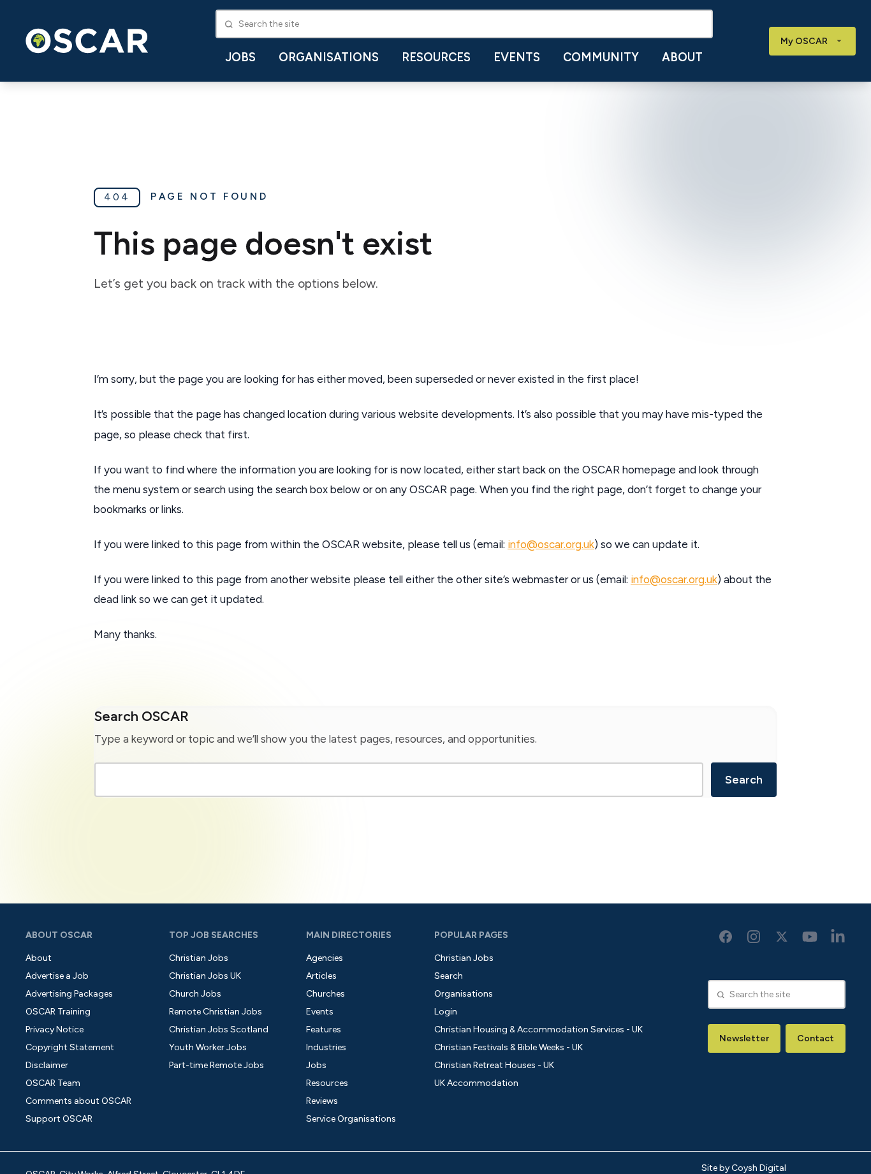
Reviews (322, 1101)
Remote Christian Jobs (215, 1011)
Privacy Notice (55, 1029)
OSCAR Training (58, 1011)
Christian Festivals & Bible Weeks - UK (508, 1047)
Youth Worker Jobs (208, 1047)
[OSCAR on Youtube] (809, 936)
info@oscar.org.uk (551, 544)
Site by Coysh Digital (743, 1168)
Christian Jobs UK (205, 975)
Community (601, 57)
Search (744, 780)
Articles (321, 975)
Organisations (329, 57)
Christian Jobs (198, 958)
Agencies (324, 958)
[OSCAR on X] (781, 936)
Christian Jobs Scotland (218, 1029)
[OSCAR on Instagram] (753, 936)
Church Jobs (195, 993)
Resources (436, 57)
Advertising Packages (69, 993)
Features (323, 1029)
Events (517, 57)
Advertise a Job (57, 975)
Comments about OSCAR (78, 1101)
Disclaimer (47, 1065)
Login (445, 1011)
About (682, 57)
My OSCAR (804, 41)
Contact (815, 1038)
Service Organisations (351, 1118)
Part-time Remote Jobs (216, 1065)
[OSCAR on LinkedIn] (837, 936)
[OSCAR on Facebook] (725, 936)
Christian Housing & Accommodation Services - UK (538, 1029)
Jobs (241, 57)
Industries (326, 1047)
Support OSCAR (59, 1118)
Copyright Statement (70, 1047)
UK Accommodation (476, 1083)
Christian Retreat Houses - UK (494, 1065)
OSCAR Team (53, 1083)
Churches (325, 993)
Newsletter (744, 1038)
